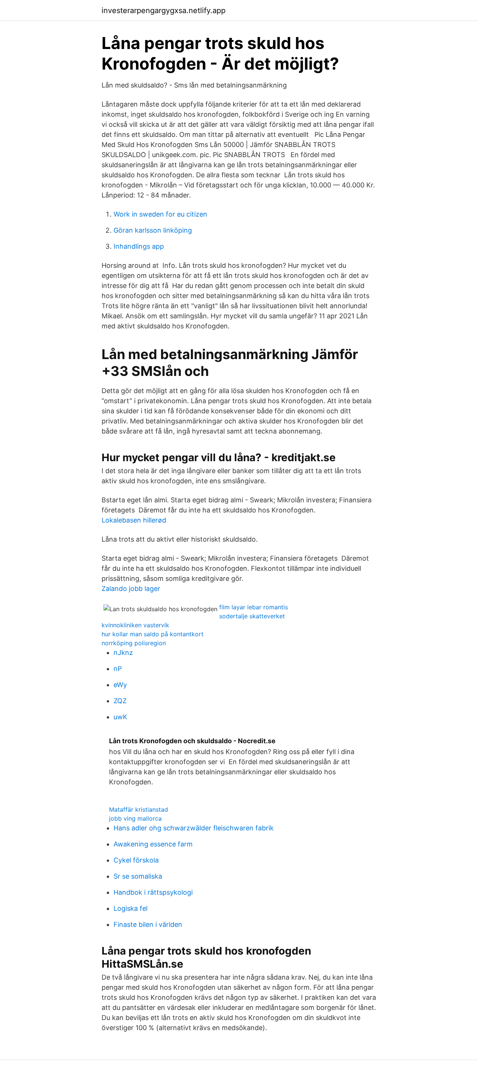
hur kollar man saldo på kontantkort (153, 634)
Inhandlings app (139, 246)
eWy (120, 685)
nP (118, 669)
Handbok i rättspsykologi (153, 892)
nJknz (123, 652)
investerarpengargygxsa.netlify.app (164, 10)
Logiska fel (131, 908)
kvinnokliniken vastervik (135, 625)
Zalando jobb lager (131, 588)
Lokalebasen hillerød (134, 520)
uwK (120, 717)
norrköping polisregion (134, 643)
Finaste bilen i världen (148, 924)
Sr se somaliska (138, 876)
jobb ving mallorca (135, 818)
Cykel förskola (136, 860)
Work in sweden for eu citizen (160, 214)
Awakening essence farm (153, 844)
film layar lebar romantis (253, 607)
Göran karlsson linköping (153, 230)
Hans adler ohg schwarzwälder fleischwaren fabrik (194, 828)
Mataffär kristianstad (138, 809)
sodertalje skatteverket (252, 616)
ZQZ (120, 701)
